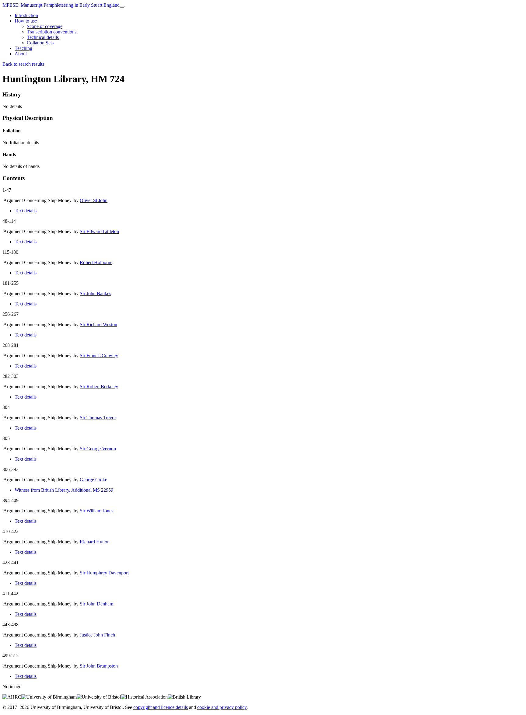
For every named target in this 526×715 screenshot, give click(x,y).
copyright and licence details (160, 707)
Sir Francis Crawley (99, 355)
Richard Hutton (95, 541)
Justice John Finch (97, 634)
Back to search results (23, 64)
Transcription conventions (51, 31)
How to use (26, 20)
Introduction (26, 15)
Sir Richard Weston (98, 324)
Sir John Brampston (99, 665)
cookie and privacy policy (222, 707)
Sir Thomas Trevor (98, 417)
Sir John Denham (96, 603)
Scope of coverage (44, 26)
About (21, 53)
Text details (26, 210)
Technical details (43, 37)
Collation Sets (40, 42)
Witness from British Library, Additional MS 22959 (64, 490)
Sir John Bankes (95, 293)
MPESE (61, 5)
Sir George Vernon (98, 448)
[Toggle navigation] (122, 7)
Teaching (23, 48)
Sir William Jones (96, 510)
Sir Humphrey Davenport (104, 572)
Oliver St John (93, 200)
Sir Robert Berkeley (99, 386)
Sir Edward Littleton (99, 231)
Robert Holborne (96, 262)
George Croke (93, 479)
